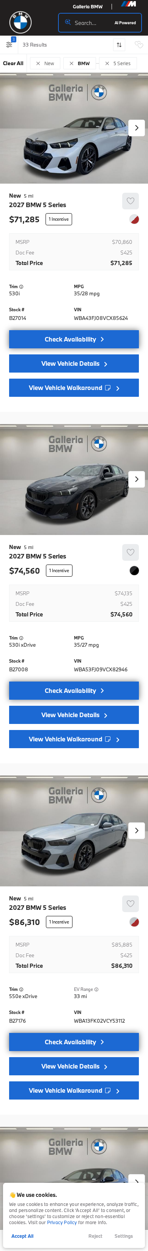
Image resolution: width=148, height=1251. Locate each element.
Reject (95, 1236)
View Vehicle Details (70, 363)
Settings (124, 1236)
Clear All (13, 63)
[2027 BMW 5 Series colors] (134, 219)
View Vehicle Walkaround (66, 388)
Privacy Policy (62, 1222)
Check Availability (70, 339)
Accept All (22, 1236)
